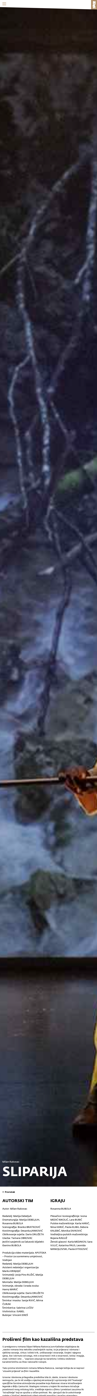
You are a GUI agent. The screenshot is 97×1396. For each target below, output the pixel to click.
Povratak (10, 1192)
